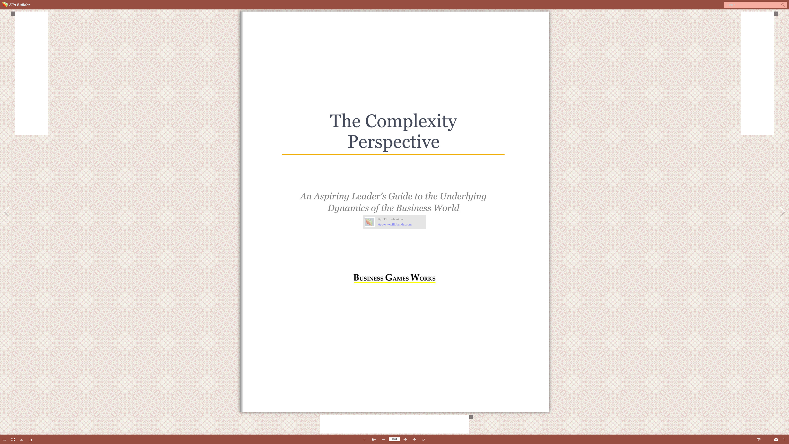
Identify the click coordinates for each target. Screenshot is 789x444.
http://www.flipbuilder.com (394, 224)
